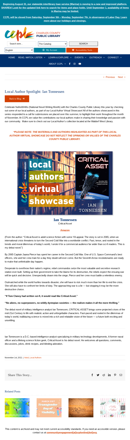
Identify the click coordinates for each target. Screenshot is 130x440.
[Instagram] (74, 64)
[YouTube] (80, 64)
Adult (26, 358)
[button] (7, 407)
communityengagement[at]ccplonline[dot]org (72, 432)
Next (120, 77)
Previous (110, 77)
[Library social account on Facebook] (69, 64)
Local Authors (35, 358)
